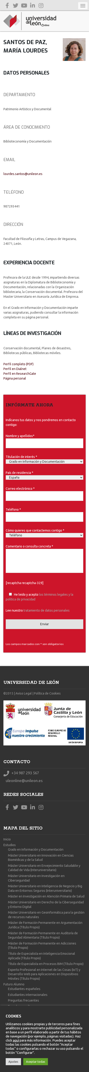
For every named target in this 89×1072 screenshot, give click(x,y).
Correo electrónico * (20, 488)
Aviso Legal (24, 693)
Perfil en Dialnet (14, 369)
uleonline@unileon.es (24, 780)
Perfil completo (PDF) (18, 364)
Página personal (14, 378)
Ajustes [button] (13, 1061)
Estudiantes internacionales (27, 995)
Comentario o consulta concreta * (29, 546)
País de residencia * (19, 473)
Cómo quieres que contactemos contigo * (35, 530)
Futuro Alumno (13, 984)
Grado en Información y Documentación (35, 849)
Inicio (7, 839)
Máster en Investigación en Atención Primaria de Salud (46, 896)
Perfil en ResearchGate (19, 373)
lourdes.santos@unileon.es (22, 174)
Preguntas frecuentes (23, 1000)
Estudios (9, 845)
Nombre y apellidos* (20, 436)
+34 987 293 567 (24, 773)
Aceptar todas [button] (35, 1061)
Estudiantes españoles (24, 989)
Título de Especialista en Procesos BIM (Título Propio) (46, 964)
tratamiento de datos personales (47, 610)
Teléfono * (13, 509)
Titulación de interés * (21, 457)
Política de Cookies (47, 693)
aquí (16, 1040)
